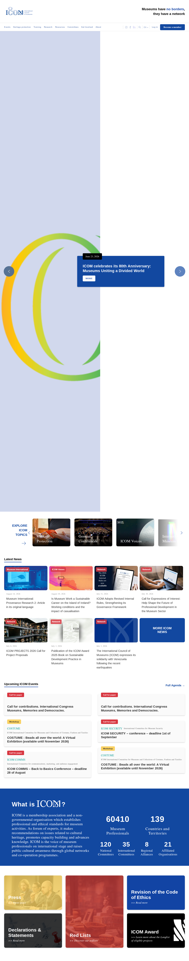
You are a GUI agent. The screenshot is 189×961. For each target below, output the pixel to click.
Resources (60, 27)
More (89, 278)
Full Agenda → (175, 685)
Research (48, 27)
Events (7, 27)
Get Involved (87, 27)
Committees (73, 27)
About (98, 27)
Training (37, 27)
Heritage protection (22, 27)
